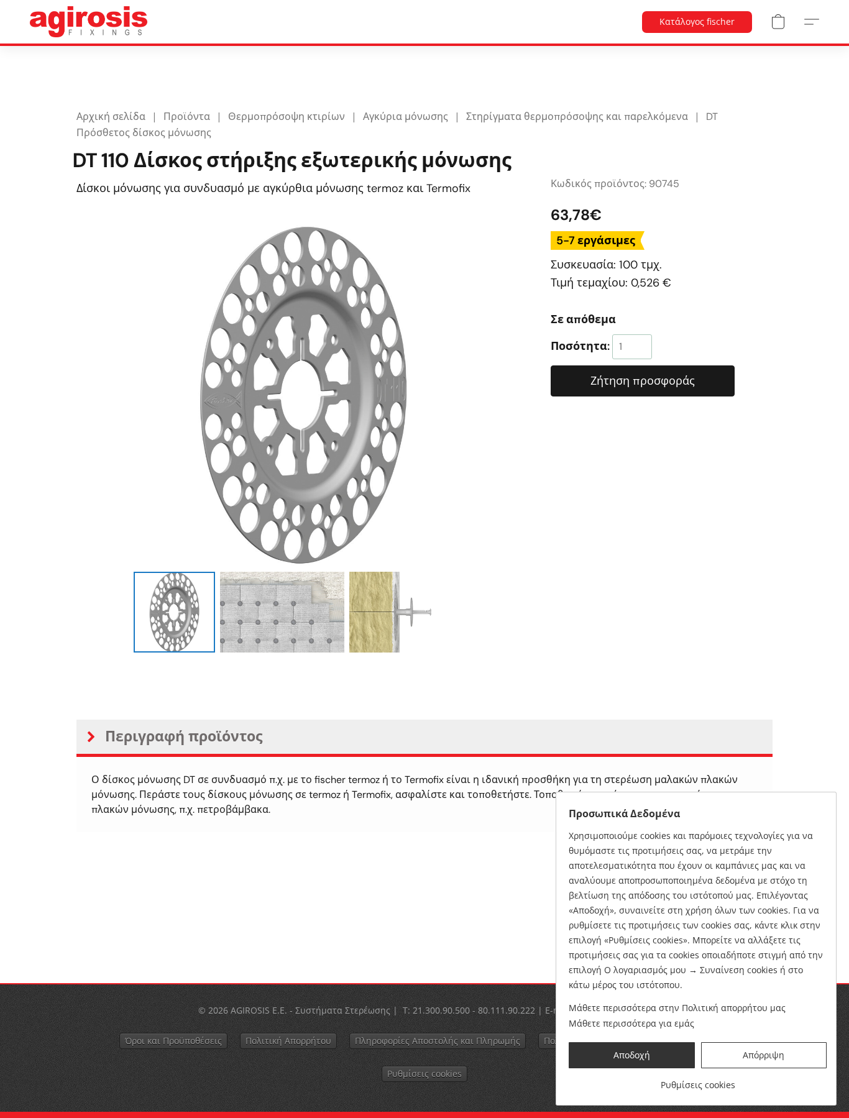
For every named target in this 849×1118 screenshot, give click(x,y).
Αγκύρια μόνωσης (405, 116)
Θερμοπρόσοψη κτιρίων (286, 116)
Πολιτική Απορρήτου (288, 1041)
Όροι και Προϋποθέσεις (173, 1041)
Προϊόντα (186, 116)
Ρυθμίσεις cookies (424, 1073)
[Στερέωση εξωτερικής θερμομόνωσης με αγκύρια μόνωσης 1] (282, 612)
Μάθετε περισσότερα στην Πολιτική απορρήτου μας (677, 1008)
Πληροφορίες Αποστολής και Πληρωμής (437, 1041)
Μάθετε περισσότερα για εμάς (631, 1023)
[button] (88, 21)
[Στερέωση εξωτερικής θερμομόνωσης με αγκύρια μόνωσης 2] (411, 612)
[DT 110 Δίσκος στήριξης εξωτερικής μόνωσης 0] (174, 612)
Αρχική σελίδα (110, 116)
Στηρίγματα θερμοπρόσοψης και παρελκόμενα (577, 116)
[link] (698, 1080)
